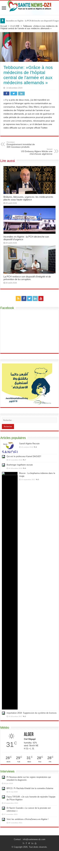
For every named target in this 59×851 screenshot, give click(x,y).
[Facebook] (23, 298)
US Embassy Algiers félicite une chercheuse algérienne (36, 151)
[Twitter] (29, 298)
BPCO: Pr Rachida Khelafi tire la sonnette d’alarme (30, 788)
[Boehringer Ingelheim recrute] (3, 465)
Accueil (3, 26)
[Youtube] (40, 298)
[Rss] (18, 298)
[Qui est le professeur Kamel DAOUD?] (3, 456)
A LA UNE (15, 26)
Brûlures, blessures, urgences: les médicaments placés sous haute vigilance (28, 198)
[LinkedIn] (35, 298)
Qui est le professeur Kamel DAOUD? (24, 456)
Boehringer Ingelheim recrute (20, 465)
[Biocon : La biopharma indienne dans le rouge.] (10, 591)
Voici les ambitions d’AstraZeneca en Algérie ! (27, 819)
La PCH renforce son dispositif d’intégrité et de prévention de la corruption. (27, 278)
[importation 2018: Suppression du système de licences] (3, 713)
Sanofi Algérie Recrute (29, 443)
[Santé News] (29, 5)
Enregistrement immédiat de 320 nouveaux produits (21, 144)
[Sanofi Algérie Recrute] (10, 447)
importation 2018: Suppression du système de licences (32, 713)
